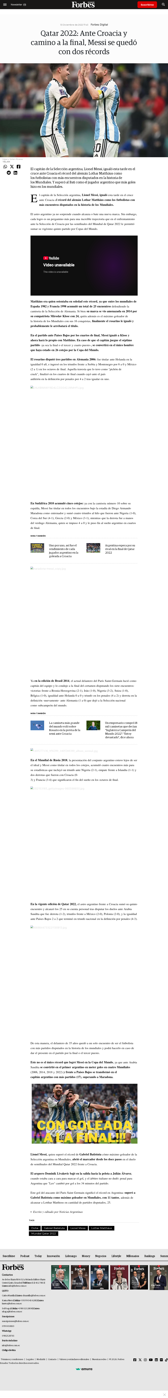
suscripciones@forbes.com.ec (15, 1321)
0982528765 (8, 1336)
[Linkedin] (15, 173)
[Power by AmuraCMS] (84, 1369)
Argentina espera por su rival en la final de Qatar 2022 (120, 549)
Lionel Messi (77, 1228)
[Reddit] (9, 173)
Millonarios (132, 1256)
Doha (34, 1228)
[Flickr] (161, 1360)
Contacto (52, 1359)
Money (86, 1256)
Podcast (24, 1256)
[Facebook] (18, 167)
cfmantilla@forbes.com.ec (34, 1296)
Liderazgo (71, 1256)
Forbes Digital (99, 24)
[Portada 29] (99, 1277)
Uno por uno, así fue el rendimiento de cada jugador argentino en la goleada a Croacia (63, 551)
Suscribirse (147, 4)
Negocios (100, 1256)
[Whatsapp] (5, 167)
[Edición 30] (80, 1277)
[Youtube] (151, 1360)
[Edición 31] (60, 1277)
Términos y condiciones (12, 1359)
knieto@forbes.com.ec (12, 1304)
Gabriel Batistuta (54, 1228)
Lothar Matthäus (101, 1228)
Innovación (53, 1256)
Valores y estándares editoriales (74, 1359)
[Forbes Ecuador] (84, 4)
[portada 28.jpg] (119, 1277)
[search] (163, 4)
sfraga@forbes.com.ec (12, 1312)
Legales (30, 1359)
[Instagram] (145, 1360)
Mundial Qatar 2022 (43, 1233)
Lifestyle (116, 1256)
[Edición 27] (139, 1277)
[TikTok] (166, 1360)
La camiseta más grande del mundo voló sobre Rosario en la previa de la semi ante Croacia (64, 728)
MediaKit (41, 1359)
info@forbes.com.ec (18, 1286)
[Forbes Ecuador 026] (158, 1277)
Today (38, 1256)
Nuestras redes (99, 1359)
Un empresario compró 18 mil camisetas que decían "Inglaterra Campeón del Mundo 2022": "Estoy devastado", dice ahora (121, 730)
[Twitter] (12, 167)
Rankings (149, 1256)
